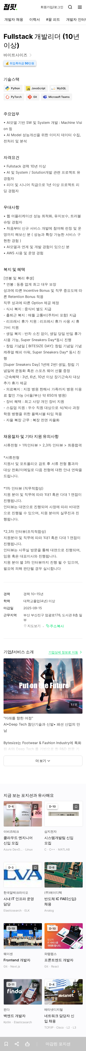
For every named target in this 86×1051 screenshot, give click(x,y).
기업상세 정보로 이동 (63, 652)
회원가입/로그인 (52, 7)
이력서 (34, 19)
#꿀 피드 (53, 19)
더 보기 (41, 761)
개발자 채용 (13, 19)
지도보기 (34, 626)
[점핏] (10, 7)
